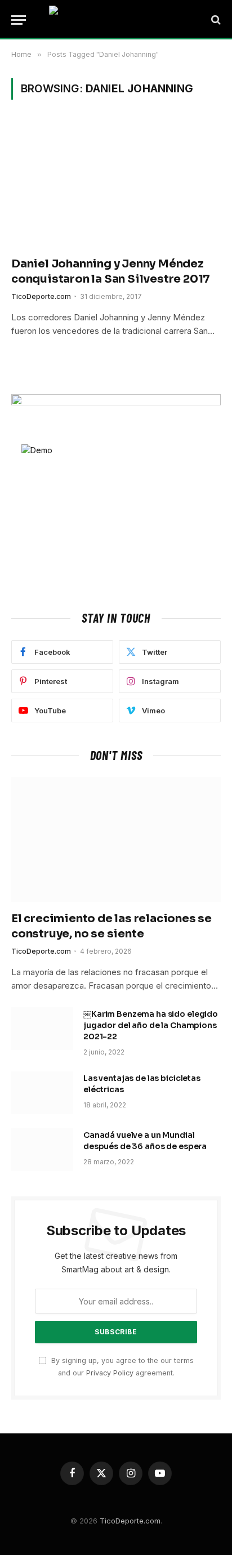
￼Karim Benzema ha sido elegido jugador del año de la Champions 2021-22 (150, 1025)
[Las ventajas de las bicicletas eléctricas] (42, 1092)
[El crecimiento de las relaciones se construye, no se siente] (116, 839)
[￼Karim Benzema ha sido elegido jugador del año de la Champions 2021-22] (42, 1028)
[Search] (215, 20)
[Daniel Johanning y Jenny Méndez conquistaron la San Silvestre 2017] (116, 184)
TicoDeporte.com (130, 1520)
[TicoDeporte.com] (116, 19)
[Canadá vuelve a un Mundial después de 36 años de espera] (42, 1149)
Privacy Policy (109, 1373)
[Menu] (18, 20)
